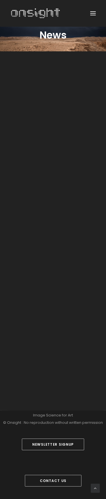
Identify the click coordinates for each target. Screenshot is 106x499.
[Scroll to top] (95, 488)
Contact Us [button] (53, 480)
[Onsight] (35, 13)
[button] (93, 13)
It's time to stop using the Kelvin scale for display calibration (49, 191)
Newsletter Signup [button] (53, 444)
